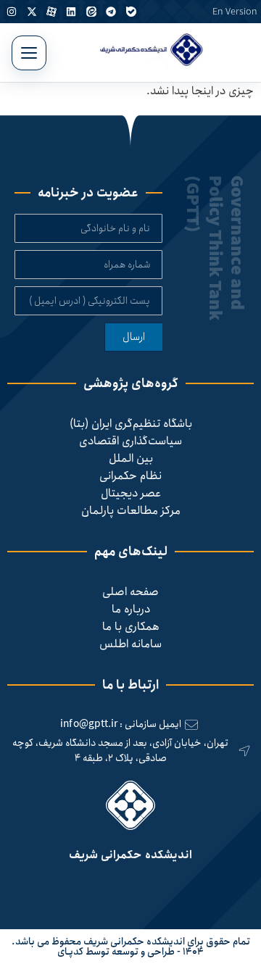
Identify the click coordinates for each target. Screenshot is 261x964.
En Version (234, 12)
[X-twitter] (31, 12)
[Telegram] (111, 12)
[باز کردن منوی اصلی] (29, 53)
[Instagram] (12, 12)
